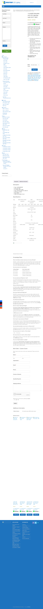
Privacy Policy (24, 525)
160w (36, 77)
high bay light (33, 78)
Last (23, 358)
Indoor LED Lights (6, 57)
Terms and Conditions (25, 528)
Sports (4, 153)
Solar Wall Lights (5, 127)
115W (34, 77)
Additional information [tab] (23, 181)
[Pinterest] (1, 304)
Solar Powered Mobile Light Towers (6, 123)
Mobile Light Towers (6, 155)
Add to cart (35, 69)
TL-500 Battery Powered (6, 149)
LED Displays (5, 160)
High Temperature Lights (7, 111)
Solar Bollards (5, 120)
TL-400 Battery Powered (6, 148)
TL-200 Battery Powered (6, 146)
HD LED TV (5, 168)
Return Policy (24, 530)
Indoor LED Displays (6, 165)
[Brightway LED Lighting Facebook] (33, 523)
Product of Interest (17, 374)
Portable (4, 145)
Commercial (5, 56)
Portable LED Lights (15, 545)
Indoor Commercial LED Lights (28, 9)
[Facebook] (1, 301)
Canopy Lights (5, 59)
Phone (14, 369)
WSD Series (36, 80)
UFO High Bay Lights (6, 77)
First (14, 358)
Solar (4, 116)
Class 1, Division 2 (6, 110)
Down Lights (5, 61)
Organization (16, 360)
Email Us (23, 536)
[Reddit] (1, 308)
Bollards (4, 83)
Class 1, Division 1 (6, 108)
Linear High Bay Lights (7, 67)
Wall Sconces (5, 95)
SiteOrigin (28, 606)
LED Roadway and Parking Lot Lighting (15, 538)
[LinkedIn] (1, 306)
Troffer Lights (5, 76)
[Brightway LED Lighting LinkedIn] (38, 523)
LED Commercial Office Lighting (16, 532)
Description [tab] (16, 181)
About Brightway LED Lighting (25, 532)
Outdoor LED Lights (6, 81)
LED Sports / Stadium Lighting (16, 528)
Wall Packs (5, 93)
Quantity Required (17, 379)
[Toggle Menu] (3, 6)
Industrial (4, 100)
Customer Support (25, 527)
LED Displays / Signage (16, 547)
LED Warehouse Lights (16, 540)
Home (14, 9)
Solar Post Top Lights (6, 125)
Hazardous (4, 107)
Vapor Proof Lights (6, 79)
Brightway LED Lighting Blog (26, 535)
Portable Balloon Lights (6, 151)
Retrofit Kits (5, 73)
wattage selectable (34, 79)
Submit (15, 403)
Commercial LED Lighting (19, 9)
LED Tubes (5, 68)
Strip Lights (5, 74)
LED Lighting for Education (15, 536)
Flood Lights (5, 86)
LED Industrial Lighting (16, 529)
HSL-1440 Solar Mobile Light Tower (6, 138)
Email (14, 365)
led (36, 78)
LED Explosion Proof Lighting (15, 525)
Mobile (4, 128)
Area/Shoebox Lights (6, 82)
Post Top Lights (6, 90)
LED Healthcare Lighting (16, 533)
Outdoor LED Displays (6, 161)
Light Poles (4, 96)
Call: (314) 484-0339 (25, 538)
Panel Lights (5, 71)
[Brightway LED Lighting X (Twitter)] (36, 523)
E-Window (5, 66)
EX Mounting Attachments (5, 114)
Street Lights (5, 92)
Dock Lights (5, 60)
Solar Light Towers (6, 121)
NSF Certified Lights (6, 70)
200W (38, 77)
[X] (1, 303)
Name (14, 354)
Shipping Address (17, 383)
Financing (23, 524)
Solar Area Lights (5, 118)
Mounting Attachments (7, 98)
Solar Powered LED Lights (15, 542)
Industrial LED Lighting (31, 76)
